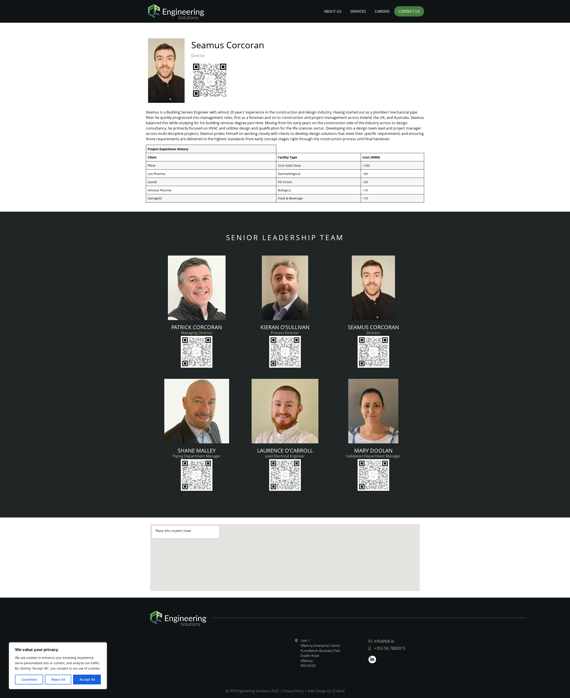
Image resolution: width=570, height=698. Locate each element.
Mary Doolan (373, 450)
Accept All (87, 679)
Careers (382, 11)
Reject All (58, 679)
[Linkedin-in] (372, 659)
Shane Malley (197, 450)
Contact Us (409, 11)
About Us (332, 11)
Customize (29, 679)
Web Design (316, 690)
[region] (58, 665)
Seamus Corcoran (373, 327)
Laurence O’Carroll (285, 450)
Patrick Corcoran (196, 327)
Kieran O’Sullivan (285, 327)
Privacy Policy (293, 690)
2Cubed (338, 690)
